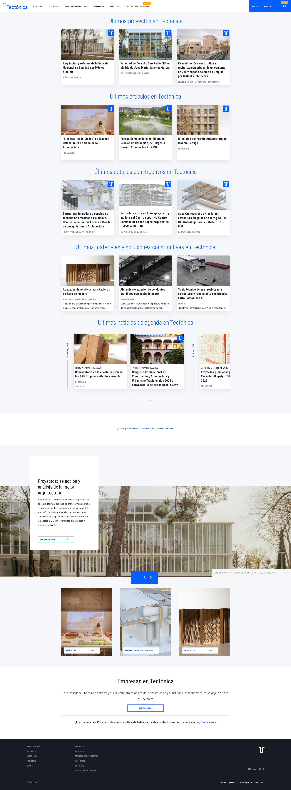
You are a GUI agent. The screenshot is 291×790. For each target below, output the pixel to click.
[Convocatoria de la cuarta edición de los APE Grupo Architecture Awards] (100, 349)
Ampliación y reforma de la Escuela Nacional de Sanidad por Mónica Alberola (86, 68)
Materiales (99, 6)
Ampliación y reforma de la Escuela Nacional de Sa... (245, 572)
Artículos (54, 6)
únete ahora (208, 722)
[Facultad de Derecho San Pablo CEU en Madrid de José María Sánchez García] (145, 44)
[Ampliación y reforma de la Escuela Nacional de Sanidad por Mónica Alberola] (87, 44)
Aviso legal (244, 783)
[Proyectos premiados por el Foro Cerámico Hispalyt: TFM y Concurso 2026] (226, 349)
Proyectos (38, 6)
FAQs (262, 783)
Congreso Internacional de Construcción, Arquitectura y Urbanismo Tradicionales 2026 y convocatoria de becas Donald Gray (155, 378)
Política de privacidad (228, 783)
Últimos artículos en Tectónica (145, 96)
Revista (30, 766)
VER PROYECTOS (47, 539)
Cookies (254, 783)
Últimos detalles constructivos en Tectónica (145, 171)
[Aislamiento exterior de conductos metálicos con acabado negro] (145, 270)
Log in (255, 6)
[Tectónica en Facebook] (262, 769)
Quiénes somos (33, 746)
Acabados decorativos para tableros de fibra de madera (86, 292)
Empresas (114, 6)
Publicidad (31, 761)
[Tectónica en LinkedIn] (253, 769)
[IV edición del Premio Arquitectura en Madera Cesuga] (203, 120)
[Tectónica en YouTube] (248, 769)
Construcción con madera (137, 6)
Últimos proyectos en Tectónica (146, 21)
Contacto (31, 751)
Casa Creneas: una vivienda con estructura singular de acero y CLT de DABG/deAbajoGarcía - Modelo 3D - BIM (202, 220)
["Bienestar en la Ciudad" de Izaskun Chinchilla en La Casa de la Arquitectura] (87, 120)
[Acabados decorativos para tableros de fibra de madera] (87, 270)
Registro (268, 6)
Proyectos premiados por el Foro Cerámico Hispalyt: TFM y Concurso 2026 (224, 376)
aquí (172, 428)
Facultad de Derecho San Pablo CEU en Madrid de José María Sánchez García (145, 65)
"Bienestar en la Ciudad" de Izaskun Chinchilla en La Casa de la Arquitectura (86, 143)
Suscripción (32, 756)
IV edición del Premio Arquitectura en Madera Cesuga (202, 141)
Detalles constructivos (76, 6)
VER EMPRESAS (145, 708)
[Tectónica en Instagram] (258, 769)
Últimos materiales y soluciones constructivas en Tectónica (145, 247)
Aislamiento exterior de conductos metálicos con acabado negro (142, 292)
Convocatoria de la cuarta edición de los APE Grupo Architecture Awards (99, 374)
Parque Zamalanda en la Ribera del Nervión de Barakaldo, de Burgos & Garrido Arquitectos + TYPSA (143, 143)
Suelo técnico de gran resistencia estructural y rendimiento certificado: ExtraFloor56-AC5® (202, 294)
